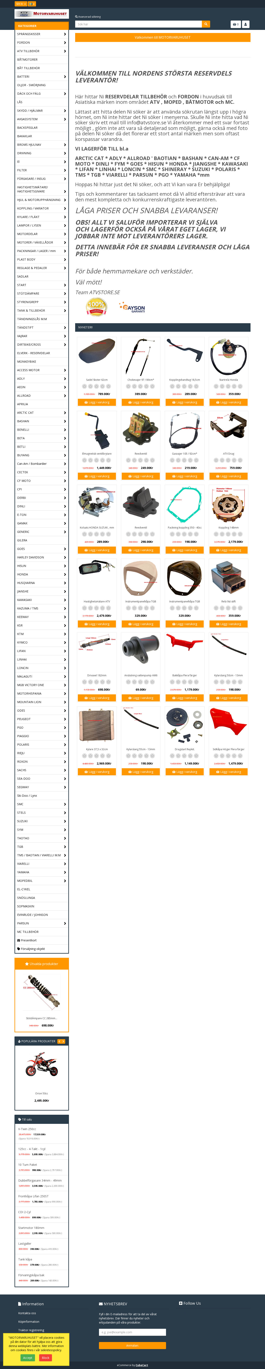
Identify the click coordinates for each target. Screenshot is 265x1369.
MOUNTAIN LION (29, 702)
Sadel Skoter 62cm (97, 380)
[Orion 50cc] (31, 1070)
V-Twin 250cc (27, 1129)
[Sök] (206, 24)
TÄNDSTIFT (25, 327)
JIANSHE (22, 591)
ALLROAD (24, 396)
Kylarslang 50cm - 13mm (228, 675)
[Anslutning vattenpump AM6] (141, 652)
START (21, 285)
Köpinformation (28, 1322)
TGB (20, 847)
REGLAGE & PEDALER (32, 268)
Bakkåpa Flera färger (184, 675)
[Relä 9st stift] (229, 578)
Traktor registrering (31, 1330)
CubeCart (142, 1365)
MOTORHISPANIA (29, 693)
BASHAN (23, 421)
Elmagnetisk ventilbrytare (97, 453)
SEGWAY (23, 787)
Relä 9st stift (229, 601)
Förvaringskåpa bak (31, 1275)
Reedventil (141, 453)
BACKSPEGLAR (27, 128)
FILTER (22, 170)
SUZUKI (22, 821)
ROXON (22, 761)
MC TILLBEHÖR (28, 932)
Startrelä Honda (228, 380)
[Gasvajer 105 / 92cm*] (185, 431)
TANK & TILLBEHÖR (31, 310)
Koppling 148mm (229, 527)
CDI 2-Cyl (24, 1212)
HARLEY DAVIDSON (30, 557)
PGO (20, 727)
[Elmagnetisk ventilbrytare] (97, 431)
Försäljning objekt (32, 949)
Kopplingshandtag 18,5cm (184, 380)
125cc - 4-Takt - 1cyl (31, 1149)
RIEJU (20, 753)
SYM (20, 830)
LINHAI (22, 659)
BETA (21, 438)
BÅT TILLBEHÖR (28, 68)
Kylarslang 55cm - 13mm (140, 749)
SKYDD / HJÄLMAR (30, 111)
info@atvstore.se (146, 122)
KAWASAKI (24, 600)
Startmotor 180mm (31, 1228)
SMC (20, 804)
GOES (21, 549)
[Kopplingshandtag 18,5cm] (185, 357)
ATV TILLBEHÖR (28, 51)
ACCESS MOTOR (28, 370)
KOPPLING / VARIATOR (33, 208)
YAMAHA (23, 872)
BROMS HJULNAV (29, 145)
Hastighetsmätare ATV (97, 601)
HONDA (22, 574)
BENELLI (23, 430)
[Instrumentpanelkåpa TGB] (141, 578)
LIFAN (21, 651)
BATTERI (23, 76)
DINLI (21, 506)
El (18, 162)
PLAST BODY (26, 259)
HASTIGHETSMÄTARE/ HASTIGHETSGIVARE (32, 189)
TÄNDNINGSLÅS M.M (32, 319)
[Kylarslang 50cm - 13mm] (229, 652)
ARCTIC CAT (25, 413)
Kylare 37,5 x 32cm (97, 749)
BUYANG (23, 455)
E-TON (21, 515)
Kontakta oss (27, 1313)
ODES (21, 710)
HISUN (21, 566)
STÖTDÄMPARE (28, 293)
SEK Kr (20, 4)
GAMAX (22, 523)
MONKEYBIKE (26, 361)
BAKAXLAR (24, 136)
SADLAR (22, 276)
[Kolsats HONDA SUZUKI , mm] (97, 505)
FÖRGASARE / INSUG (31, 179)
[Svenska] (32, 3)
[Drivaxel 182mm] (97, 652)
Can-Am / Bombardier (32, 464)
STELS (21, 813)
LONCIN (22, 668)
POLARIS (23, 744)
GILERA (22, 540)
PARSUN (23, 923)
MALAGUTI (24, 676)
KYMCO (22, 642)
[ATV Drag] (229, 431)
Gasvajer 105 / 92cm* (184, 453)
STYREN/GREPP (28, 302)
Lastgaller (24, 1243)
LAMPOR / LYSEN (29, 225)
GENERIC (23, 532)
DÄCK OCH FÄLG (29, 93)
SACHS (21, 770)
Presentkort (28, 940)
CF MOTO (24, 481)
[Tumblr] (247, 4)
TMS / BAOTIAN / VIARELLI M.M (39, 855)
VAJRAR (22, 336)
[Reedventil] (141, 431)
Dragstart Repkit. (185, 749)
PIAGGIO (23, 736)
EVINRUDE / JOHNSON (32, 915)
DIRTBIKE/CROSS (29, 344)
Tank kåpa (25, 1259)
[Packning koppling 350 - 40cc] (185, 505)
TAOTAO (23, 838)
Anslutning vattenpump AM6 (140, 675)
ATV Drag (228, 453)
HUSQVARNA (26, 583)
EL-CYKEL (23, 889)
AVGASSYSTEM (27, 119)
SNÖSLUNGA (26, 898)
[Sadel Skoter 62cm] (97, 357)
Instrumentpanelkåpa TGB (140, 601)
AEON (21, 387)
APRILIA (22, 404)
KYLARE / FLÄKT (28, 217)
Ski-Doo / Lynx (27, 796)
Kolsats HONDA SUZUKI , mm (97, 527)
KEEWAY (23, 617)
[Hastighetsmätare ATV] (97, 578)
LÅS (19, 102)
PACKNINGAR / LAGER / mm (36, 251)
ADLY (21, 378)
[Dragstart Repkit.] (185, 726)
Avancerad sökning (89, 16)
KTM (20, 634)
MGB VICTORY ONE (30, 685)
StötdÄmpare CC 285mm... (41, 1018)
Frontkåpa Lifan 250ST (33, 1196)
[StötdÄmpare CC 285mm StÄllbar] (42, 992)
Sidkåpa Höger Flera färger (229, 749)
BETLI (21, 447)
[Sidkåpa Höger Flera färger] (229, 726)
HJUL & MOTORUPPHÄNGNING (38, 200)
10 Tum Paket (27, 1165)
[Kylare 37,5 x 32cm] (97, 726)
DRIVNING (24, 153)
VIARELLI (23, 864)
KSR (20, 625)
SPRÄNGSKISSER (28, 34)
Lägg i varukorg (98, 402)
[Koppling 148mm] (229, 505)
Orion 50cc (30, 1093)
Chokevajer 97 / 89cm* (141, 380)
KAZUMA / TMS (27, 608)
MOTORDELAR (27, 234)
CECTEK (22, 472)
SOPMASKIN (25, 906)
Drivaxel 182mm (96, 675)
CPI (19, 489)
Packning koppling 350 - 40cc (185, 527)
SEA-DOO (23, 779)
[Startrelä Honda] (229, 357)
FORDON (23, 42)
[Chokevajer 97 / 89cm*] (141, 357)
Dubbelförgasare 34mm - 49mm (40, 1180)
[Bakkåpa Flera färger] (185, 652)
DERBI (21, 498)
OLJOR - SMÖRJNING (31, 85)
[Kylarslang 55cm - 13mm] (141, 726)
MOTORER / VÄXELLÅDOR (35, 242)
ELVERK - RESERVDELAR (33, 353)
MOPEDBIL (25, 881)
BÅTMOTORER (27, 59)
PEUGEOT (24, 719)
